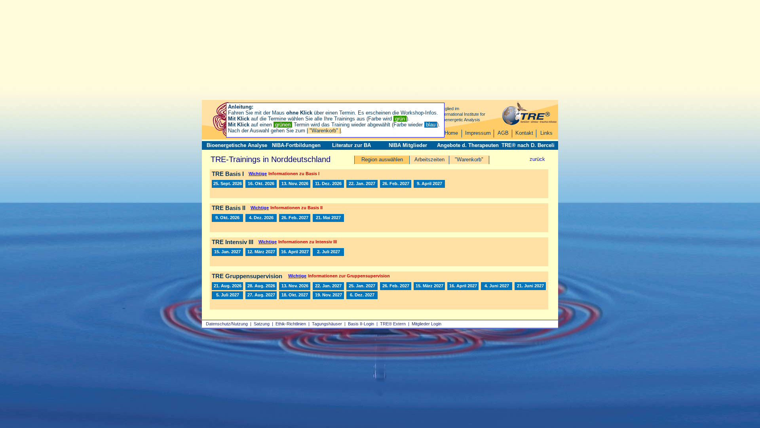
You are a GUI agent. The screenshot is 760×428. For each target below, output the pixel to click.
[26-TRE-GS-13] (261, 286)
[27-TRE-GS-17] (294, 295)
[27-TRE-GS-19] (328, 295)
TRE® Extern (393, 323)
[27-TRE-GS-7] (463, 286)
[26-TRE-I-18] (328, 184)
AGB (503, 133)
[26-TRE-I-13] (227, 184)
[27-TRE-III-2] (261, 252)
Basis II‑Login (361, 323)
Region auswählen (382, 159)
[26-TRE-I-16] (294, 184)
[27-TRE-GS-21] (362, 295)
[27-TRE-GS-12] (227, 295)
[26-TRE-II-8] (227, 218)
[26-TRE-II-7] (261, 218)
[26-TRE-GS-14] (227, 286)
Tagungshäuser (327, 323)
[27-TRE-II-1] (294, 218)
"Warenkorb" (469, 159)
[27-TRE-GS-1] (328, 286)
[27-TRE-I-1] (362, 184)
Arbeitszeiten (429, 159)
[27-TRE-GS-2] (362, 286)
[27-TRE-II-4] (328, 218)
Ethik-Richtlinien (291, 323)
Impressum (478, 133)
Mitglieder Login (426, 323)
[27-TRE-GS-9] (496, 286)
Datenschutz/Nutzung (227, 323)
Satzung (262, 323)
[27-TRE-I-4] (395, 184)
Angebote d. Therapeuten (468, 145)
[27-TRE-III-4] (328, 252)
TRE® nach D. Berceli (528, 145)
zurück (537, 159)
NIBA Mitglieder (408, 145)
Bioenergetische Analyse (237, 145)
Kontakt (524, 133)
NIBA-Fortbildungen (296, 145)
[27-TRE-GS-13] (261, 295)
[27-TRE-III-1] (227, 252)
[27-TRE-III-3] (294, 252)
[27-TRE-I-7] (429, 184)
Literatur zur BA (351, 145)
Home (451, 133)
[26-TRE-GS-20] (294, 286)
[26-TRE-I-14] (261, 184)
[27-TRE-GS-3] (395, 286)
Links (546, 133)
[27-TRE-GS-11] (530, 286)
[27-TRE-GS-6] (429, 286)
